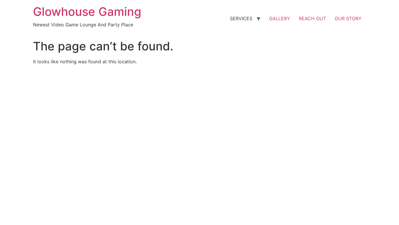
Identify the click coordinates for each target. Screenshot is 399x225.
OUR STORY (348, 18)
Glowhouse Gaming (87, 11)
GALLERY (279, 18)
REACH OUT (312, 18)
